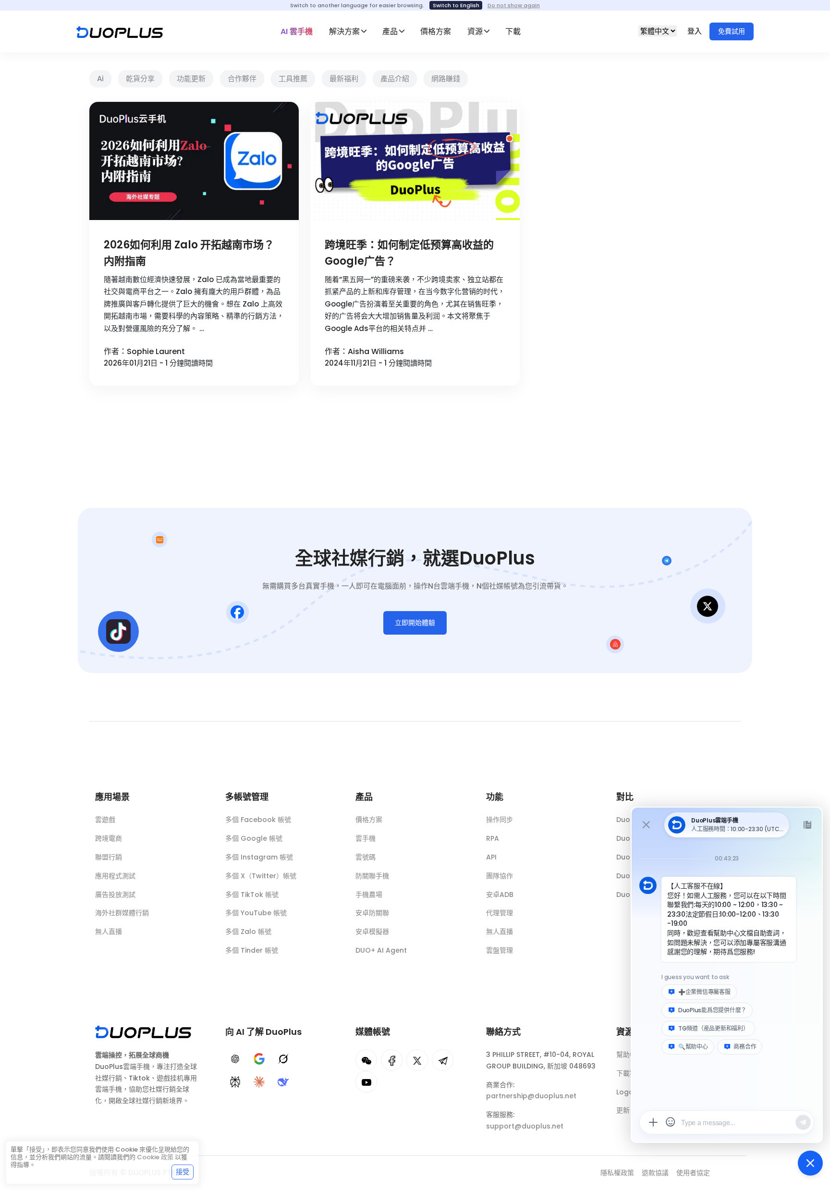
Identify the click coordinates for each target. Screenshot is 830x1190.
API (491, 857)
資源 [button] (475, 31)
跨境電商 (108, 838)
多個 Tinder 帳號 (251, 950)
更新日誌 (629, 1110)
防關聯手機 (372, 876)
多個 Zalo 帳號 (248, 931)
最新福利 (344, 79)
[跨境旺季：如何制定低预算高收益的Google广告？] (415, 161)
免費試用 (731, 31)
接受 (182, 1172)
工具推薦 (293, 79)
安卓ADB (499, 894)
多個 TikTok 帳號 (252, 894)
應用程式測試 (115, 876)
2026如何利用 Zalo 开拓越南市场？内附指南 (189, 253)
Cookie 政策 (155, 1157)
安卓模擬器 (372, 931)
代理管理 (499, 913)
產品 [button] (390, 31)
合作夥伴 (242, 79)
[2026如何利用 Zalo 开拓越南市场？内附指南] (194, 161)
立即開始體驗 (415, 622)
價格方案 (435, 31)
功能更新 (191, 79)
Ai (100, 79)
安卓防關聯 (372, 913)
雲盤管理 (499, 950)
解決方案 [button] (344, 31)
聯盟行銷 (108, 857)
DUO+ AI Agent (381, 950)
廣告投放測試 (115, 894)
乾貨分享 (140, 79)
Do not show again (514, 5)
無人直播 (108, 931)
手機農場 (368, 894)
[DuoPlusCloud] (417, 1060)
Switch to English (456, 5)
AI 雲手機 (297, 31)
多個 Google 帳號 (253, 838)
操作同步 (499, 819)
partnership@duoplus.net (531, 1096)
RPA (492, 838)
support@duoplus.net (524, 1126)
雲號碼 (365, 857)
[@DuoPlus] (366, 1060)
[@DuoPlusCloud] (366, 1081)
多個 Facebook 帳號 (258, 819)
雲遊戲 (105, 819)
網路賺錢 (445, 79)
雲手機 (365, 838)
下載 (513, 31)
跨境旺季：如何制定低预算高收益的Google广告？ (409, 253)
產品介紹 (394, 79)
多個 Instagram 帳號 (259, 857)
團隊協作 (499, 876)
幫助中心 (629, 1054)
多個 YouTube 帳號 (256, 913)
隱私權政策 (617, 1173)
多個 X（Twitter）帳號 (260, 876)
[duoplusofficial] (392, 1060)
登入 (695, 31)
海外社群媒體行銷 (122, 913)
